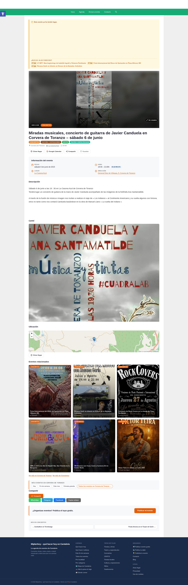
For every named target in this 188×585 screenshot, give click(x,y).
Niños (106, 566)
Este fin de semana (82, 553)
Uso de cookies (138, 574)
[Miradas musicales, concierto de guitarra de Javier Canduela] (94, 273)
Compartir (72, 151)
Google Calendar (55, 151)
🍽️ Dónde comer (81, 572)
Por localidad (80, 559)
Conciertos (46, 125)
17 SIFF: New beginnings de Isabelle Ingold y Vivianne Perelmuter (59, 63)
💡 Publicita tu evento (140, 553)
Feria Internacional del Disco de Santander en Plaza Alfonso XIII (114, 63)
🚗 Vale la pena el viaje (84, 569)
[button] (3, 14)
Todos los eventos (82, 556)
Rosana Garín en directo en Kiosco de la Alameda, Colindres (57, 66)
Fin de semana (44, 486)
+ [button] (31, 333)
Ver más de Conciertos (61, 475)
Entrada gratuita (69, 486)
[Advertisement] (94, 40)
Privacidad (136, 571)
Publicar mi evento (145, 510)
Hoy (34, 486)
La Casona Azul (53, 145)
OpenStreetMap (148, 351)
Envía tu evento (94, 12)
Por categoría (80, 563)
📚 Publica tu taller (139, 550)
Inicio (73, 12)
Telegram (47, 500)
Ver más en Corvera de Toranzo (40, 475)
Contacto (107, 12)
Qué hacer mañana (82, 550)
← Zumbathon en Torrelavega (42, 527)
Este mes (57, 486)
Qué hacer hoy (81, 547)
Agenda (81, 12)
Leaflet (140, 351)
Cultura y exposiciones (51, 142)
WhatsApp (35, 500)
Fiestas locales (109, 559)
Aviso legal (136, 568)
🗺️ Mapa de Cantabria (83, 566)
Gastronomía (108, 569)
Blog (134, 559)
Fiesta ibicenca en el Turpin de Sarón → (141, 527)
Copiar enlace (73, 500)
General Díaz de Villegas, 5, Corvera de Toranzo (116, 173)
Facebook (59, 500)
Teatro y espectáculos (80, 142)
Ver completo (153, 120)
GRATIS (65, 142)
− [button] (31, 336)
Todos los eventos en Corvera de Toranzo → (94, 486)
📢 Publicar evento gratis (141, 547)
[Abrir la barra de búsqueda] (116, 12)
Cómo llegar (37, 151)
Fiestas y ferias (109, 547)
